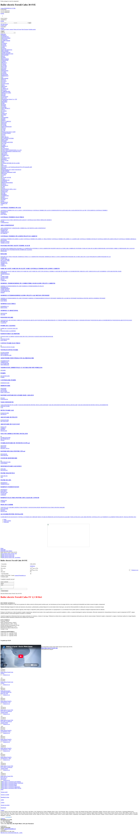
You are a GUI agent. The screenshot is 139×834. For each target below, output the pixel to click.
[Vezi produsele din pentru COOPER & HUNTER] (7, 141)
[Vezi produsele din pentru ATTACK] (3, 67)
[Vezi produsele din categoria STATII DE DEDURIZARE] (5, 454)
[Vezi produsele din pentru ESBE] (3, 102)
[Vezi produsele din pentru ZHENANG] (4, 191)
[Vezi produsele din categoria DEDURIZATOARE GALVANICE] (5, 461)
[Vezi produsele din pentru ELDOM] (3, 44)
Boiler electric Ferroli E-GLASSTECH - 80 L (6, 731)
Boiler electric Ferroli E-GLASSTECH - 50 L (6, 701)
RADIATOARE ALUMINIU (7, 336)
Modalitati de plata (5, 797)
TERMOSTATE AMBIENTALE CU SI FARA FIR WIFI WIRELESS (21, 367)
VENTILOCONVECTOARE (9, 350)
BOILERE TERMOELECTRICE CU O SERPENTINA (26, 256)
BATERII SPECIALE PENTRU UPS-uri (13, 451)
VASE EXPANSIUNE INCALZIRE (9, 404)
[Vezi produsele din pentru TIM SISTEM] (4, 59)
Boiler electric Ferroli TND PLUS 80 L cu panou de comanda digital (7, 721)
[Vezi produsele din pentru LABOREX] (4, 100)
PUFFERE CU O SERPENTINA (24, 248)
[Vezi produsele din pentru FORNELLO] (4, 198)
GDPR (2, 799)
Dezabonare (3, 807)
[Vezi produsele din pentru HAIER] (3, 118)
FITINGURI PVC (119, 517)
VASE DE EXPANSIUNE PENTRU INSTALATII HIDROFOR (93, 404)
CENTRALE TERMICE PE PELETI (88, 239)
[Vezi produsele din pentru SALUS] (3, 135)
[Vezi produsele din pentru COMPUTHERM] (5, 40)
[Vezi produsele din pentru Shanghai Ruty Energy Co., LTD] (9, 99)
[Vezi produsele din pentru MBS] (2, 41)
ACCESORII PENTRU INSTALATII (12, 514)
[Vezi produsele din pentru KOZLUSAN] (4, 190)
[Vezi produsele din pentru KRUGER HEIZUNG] (6, 49)
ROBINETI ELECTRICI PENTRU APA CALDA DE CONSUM (20, 497)
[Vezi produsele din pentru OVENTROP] (4, 96)
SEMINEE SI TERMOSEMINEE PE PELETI (33, 286)
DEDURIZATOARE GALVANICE (11, 466)
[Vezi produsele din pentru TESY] (3, 156)
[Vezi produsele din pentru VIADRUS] (4, 42)
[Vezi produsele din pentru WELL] (3, 187)
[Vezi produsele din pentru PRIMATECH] (4, 75)
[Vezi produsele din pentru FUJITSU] (3, 48)
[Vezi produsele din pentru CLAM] (3, 130)
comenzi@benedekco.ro (20, 575)
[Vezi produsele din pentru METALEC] (4, 153)
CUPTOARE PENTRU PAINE (113, 271)
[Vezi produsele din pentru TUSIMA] (3, 71)
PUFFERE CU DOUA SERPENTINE (42, 248)
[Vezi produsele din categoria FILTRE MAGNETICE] (5, 469)
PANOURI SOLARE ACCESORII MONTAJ (101, 320)
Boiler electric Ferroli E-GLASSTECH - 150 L (6, 749)
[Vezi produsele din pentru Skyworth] (3, 143)
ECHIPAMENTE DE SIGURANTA (9, 517)
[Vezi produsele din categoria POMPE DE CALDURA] (5, 321)
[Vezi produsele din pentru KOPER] (3, 57)
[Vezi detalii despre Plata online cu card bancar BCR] (9, 784)
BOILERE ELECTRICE (6, 256)
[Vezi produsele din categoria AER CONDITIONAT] (5, 221)
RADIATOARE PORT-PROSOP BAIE (43, 336)
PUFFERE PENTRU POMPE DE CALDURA (21, 249)
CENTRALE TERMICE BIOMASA (127, 239)
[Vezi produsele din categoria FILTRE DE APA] (5, 476)
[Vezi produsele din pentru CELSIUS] (4, 80)
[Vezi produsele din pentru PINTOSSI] (4, 173)
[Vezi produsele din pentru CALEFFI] (4, 110)
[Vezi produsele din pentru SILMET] (3, 93)
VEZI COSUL (4, 18)
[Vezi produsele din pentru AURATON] (4, 39)
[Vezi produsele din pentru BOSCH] (3, 79)
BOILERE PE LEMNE (95, 256)
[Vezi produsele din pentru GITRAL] (3, 63)
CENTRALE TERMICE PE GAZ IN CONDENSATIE (46, 210)
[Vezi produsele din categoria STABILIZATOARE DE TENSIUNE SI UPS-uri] (5, 438)
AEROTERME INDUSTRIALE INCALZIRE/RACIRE (17, 358)
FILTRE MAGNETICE (8, 473)
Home (4, 519)
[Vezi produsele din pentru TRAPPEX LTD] (5, 157)
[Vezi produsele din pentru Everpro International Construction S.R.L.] (11, 151)
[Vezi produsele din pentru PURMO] (3, 105)
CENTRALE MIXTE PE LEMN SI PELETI (108, 239)
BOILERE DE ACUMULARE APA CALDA (79, 256)
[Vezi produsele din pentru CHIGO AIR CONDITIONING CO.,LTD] (11, 149)
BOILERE (4, 254)
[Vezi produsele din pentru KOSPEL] (3, 114)
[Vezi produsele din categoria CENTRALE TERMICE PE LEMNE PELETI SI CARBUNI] (5, 231)
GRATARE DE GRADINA (61, 271)
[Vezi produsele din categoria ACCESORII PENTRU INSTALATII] (5, 509)
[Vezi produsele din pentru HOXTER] (4, 165)
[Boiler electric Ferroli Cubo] (9, 553)
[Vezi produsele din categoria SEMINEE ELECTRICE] (5, 299)
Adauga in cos (135, 570)
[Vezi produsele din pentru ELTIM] (3, 192)
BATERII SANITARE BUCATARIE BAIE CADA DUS (17, 395)
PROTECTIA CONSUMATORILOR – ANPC (12, 832)
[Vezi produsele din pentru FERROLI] (4, 35)
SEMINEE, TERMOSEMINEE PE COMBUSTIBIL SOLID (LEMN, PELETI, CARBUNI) (28, 283)
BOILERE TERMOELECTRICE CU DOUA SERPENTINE (53, 256)
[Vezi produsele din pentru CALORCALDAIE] (6, 177)
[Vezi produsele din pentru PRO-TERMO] (5, 50)
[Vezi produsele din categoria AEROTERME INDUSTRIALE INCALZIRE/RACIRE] (6, 353)
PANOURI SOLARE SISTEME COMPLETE (11, 320)
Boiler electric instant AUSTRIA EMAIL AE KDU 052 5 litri (6, 692)
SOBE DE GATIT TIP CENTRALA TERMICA (43, 271)
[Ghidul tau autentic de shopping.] (8, 818)
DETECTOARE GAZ (7, 410)
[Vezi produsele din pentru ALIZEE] (3, 174)
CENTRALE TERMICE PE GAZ (11, 207)
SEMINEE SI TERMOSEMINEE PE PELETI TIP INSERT (42, 298)
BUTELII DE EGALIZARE (63, 517)
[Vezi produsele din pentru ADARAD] (4, 181)
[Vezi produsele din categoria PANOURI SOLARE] (5, 313)
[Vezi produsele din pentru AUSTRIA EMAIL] (6, 132)
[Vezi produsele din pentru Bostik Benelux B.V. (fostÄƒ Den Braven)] (11, 169)
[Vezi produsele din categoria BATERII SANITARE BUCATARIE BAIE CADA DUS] (5, 390)
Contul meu (3, 29)
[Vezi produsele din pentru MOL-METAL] (5, 136)
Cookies (2, 802)
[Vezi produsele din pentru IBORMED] (4, 101)
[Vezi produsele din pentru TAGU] (3, 178)
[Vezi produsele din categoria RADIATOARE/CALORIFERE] (8, 330)
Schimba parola (32, 29)
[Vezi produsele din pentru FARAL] (3, 87)
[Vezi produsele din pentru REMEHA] (4, 158)
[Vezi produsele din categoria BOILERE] (4, 250)
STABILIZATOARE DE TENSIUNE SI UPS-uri (15, 443)
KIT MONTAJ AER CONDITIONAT (37, 228)
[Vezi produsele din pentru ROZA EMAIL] (5, 58)
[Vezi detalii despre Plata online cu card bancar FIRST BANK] (11, 788)
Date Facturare (25, 29)
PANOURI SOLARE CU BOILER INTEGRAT (79, 320)
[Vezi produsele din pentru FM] (2, 115)
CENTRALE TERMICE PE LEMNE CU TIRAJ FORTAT (37, 239)
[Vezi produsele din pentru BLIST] (3, 56)
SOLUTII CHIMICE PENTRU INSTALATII (14, 433)
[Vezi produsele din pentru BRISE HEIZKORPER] (7, 182)
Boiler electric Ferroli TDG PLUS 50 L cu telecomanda (7, 777)
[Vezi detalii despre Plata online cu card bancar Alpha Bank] (10, 786)
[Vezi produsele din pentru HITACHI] (4, 97)
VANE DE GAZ (4, 507)
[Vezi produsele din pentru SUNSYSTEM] (5, 83)
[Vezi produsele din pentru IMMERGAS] (4, 145)
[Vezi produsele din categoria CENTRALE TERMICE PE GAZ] (5, 203)
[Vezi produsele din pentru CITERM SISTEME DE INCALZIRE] (10, 162)
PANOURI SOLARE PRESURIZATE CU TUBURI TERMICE (52, 320)
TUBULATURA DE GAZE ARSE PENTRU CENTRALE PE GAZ (86, 517)
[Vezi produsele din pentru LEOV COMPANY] (6, 121)
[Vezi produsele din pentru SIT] (2, 164)
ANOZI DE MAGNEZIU (34, 507)
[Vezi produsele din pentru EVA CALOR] (4, 160)
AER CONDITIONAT (7, 225)
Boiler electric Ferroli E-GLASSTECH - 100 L (6, 757)
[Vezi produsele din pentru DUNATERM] (4, 54)
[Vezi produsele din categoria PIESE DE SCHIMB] (5, 500)
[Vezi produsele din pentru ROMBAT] (4, 194)
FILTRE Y (25, 507)
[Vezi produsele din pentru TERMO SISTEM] (5, 52)
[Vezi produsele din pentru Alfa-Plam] (3, 106)
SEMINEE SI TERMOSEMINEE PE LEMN (11, 286)
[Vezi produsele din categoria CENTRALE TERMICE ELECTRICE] (5, 212)
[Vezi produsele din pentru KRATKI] (3, 123)
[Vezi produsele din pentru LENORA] (4, 72)
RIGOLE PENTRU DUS (130, 517)
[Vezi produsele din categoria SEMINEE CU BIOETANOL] (5, 306)
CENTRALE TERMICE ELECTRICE (12, 217)
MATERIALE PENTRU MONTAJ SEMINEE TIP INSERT (91, 298)
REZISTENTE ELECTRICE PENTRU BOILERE (53, 507)
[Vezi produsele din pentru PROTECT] (4, 62)
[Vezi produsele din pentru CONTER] (4, 65)
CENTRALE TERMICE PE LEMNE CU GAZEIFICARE (65, 239)
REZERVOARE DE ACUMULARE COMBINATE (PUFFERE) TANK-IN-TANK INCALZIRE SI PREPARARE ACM (79, 248)
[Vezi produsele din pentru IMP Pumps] (4, 85)
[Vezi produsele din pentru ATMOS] (3, 61)
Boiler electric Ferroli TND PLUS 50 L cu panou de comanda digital (7, 711)
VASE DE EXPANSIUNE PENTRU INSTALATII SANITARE (33, 404)
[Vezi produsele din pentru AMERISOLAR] (5, 179)
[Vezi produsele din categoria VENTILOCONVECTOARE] (8, 346)
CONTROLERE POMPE (8, 380)
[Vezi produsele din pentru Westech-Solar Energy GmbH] (8, 131)
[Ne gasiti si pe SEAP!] (3, 818)
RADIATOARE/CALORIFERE (10, 333)
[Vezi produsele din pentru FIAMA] (3, 199)
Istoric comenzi (9, 29)
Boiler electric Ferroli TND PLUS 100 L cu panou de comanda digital (7, 767)
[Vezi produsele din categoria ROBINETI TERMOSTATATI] (5, 483)
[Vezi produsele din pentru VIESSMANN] (5, 36)
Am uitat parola (4, 24)
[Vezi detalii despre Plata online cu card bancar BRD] (9, 785)
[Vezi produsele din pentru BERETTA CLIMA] (6, 92)
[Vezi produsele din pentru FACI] (2, 112)
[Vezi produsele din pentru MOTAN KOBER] (5, 37)
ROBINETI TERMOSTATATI (10, 487)
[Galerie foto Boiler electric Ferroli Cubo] (7, 554)
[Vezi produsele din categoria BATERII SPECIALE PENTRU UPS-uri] (5, 446)
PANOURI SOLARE (7, 317)
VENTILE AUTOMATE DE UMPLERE (27, 517)
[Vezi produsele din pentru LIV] (2, 175)
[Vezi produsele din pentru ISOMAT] (3, 168)
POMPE (3, 373)
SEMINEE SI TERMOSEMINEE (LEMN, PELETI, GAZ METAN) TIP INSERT (25, 295)
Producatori (6, 522)
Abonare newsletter (5, 805)
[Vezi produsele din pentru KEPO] (3, 196)
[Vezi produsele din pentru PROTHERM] (4, 78)
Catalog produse (7, 520)
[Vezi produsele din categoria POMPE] (3, 370)
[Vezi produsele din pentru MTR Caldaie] (4, 139)
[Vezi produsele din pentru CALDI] (3, 128)
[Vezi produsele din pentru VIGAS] (3, 82)
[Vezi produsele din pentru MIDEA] (3, 119)
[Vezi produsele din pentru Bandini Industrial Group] (7, 53)
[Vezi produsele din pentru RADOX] (3, 104)
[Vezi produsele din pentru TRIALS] (3, 127)
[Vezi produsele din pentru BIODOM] (4, 140)
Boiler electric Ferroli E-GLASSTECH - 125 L (6, 740)
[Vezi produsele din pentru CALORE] (4, 125)
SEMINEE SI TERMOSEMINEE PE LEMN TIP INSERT (14, 298)
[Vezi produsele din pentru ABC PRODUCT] (5, 108)
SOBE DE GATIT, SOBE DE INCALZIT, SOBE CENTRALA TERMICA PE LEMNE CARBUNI (30, 268)
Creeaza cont (4, 25)
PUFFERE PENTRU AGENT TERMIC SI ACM (15, 245)
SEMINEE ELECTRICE (8, 303)
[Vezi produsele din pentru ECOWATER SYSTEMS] (7, 138)
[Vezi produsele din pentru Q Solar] (3, 144)
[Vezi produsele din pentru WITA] (3, 84)
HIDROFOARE (5, 385)
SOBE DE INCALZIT (6, 271)
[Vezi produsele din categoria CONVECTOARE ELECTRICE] (5, 338)
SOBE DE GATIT (27, 271)
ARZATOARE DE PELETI (9, 417)
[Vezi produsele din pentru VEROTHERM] (5, 170)
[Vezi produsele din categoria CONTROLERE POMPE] (5, 376)
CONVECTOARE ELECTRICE (10, 343)
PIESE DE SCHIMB (7, 504)
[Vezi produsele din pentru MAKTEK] (4, 122)
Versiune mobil (4, 792)
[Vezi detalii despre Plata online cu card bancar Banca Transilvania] (12, 783)
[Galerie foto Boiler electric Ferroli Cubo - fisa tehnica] (10, 557)
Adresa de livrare (17, 29)
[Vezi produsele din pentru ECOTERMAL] (5, 148)
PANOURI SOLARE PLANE (30, 320)
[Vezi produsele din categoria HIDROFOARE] (5, 382)
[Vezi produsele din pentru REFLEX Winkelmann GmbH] (8, 171)
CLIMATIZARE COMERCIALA (19, 228)
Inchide (2, 13)
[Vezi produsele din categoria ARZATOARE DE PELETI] (5, 413)
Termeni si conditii (5, 794)
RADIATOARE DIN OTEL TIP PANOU (24, 336)
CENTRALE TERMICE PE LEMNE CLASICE (12, 239)
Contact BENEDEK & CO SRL (8, 8)
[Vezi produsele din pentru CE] (2, 76)
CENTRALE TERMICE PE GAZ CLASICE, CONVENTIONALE (17, 210)
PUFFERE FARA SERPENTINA (8, 248)
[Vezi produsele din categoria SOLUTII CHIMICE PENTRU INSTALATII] (5, 428)
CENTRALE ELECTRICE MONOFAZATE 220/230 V (14, 220)
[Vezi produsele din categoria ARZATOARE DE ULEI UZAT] (5, 420)
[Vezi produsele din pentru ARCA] (3, 109)
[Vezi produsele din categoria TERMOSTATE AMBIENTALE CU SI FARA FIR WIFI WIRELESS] (5, 362)
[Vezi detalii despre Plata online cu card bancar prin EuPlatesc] (11, 781)
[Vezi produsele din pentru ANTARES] (4, 152)
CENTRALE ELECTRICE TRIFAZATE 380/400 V (39, 220)
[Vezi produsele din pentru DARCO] (3, 183)
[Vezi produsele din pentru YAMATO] (4, 45)
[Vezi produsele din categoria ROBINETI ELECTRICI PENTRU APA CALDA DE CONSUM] (5, 492)
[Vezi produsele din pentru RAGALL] (4, 89)
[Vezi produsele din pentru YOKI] (3, 147)
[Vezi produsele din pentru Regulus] (3, 95)
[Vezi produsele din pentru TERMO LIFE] (5, 155)
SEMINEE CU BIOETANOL (9, 310)
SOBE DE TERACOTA (17, 271)
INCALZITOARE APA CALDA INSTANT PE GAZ (71, 210)
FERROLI (32, 566)
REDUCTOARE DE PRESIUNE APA (47, 517)
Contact (2, 810)
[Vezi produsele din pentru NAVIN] (3, 134)
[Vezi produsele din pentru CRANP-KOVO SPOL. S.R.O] (8, 188)
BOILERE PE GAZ (106, 256)
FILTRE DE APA (6, 480)
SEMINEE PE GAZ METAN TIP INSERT (67, 298)
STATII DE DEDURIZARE (9, 458)
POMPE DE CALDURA (8, 325)
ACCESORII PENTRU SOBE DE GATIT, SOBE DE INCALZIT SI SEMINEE (87, 271)
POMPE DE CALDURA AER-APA (9, 328)
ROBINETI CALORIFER (109, 517)
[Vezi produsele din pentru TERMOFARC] (5, 195)
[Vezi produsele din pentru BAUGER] (4, 66)
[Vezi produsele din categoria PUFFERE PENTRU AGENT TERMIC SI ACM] (5, 241)
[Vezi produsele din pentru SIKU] (2, 161)
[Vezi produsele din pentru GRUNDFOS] (4, 184)
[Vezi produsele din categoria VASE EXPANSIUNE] (5, 398)
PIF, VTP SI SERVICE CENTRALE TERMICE (96, 210)
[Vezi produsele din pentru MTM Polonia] (4, 70)
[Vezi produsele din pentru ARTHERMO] (4, 117)
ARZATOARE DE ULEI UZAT (10, 424)
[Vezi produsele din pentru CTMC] (3, 186)
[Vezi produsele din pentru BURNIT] (3, 69)
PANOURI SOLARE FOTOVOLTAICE (122, 320)
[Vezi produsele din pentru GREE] (3, 46)
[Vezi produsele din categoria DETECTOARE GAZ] (5, 406)
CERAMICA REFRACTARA (16, 507)
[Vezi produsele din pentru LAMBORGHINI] (5, 91)
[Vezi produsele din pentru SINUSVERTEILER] (6, 126)
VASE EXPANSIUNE (7, 402)
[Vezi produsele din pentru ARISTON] (4, 113)
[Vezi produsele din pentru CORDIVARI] (4, 88)
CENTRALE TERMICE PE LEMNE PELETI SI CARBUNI (19, 236)
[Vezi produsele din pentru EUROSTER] (4, 74)
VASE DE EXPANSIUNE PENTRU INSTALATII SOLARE (62, 404)
